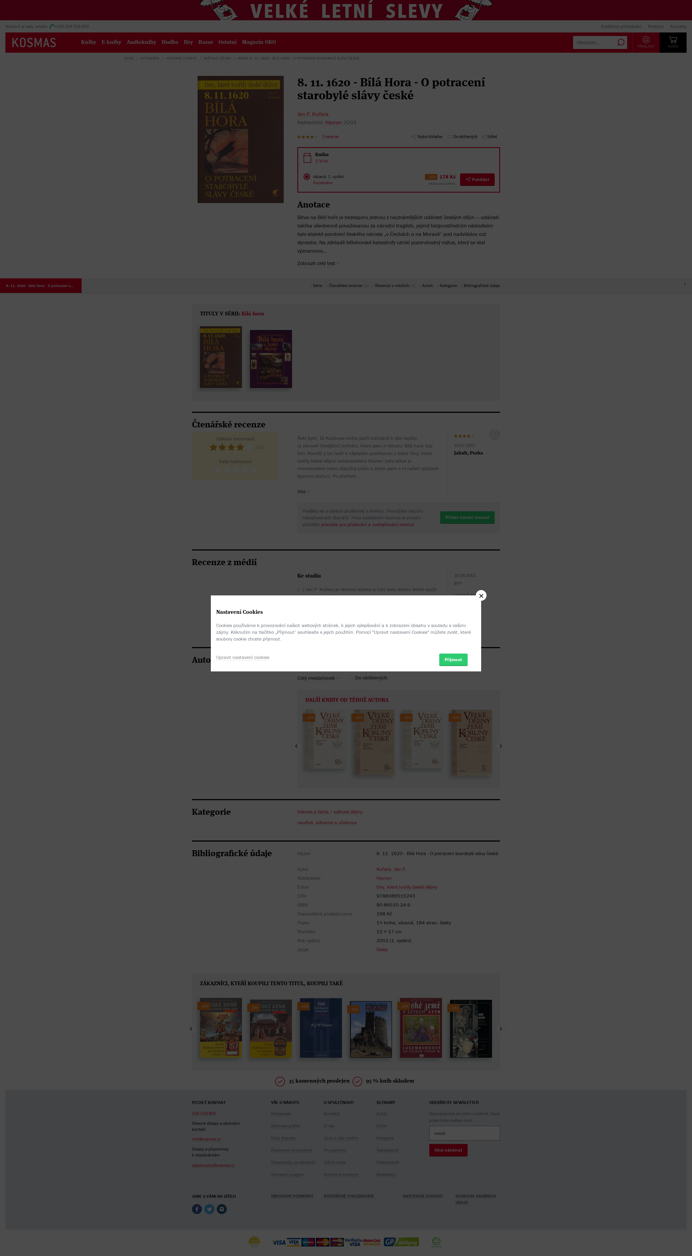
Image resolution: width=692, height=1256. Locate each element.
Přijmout (453, 659)
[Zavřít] (481, 595)
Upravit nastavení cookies (242, 657)
